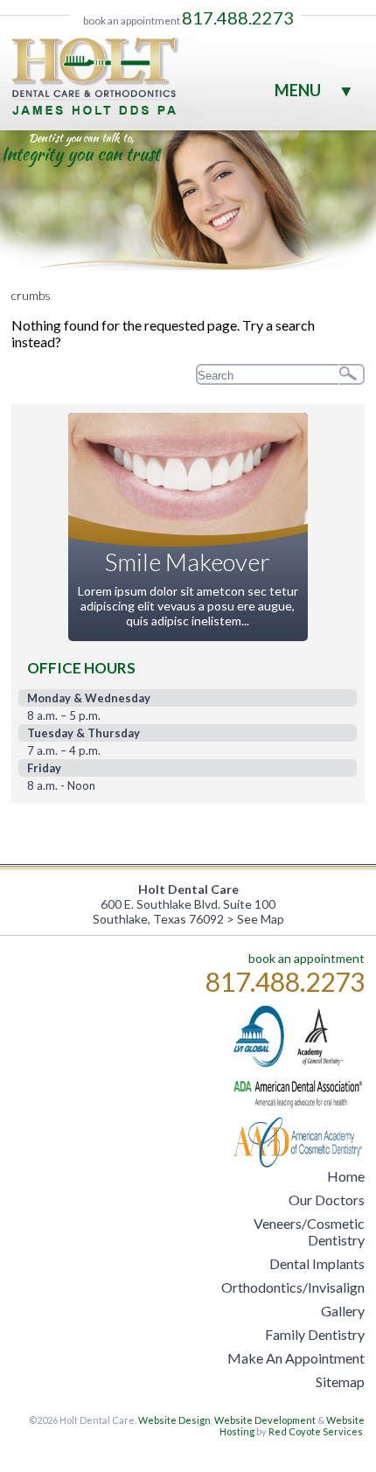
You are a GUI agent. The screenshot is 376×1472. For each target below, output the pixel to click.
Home (346, 1176)
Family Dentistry (315, 1334)
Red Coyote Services (315, 1431)
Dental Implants (317, 1263)
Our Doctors (327, 1199)
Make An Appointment (296, 1358)
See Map (260, 918)
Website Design (174, 1420)
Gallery (343, 1310)
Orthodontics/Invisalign (293, 1287)
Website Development (265, 1420)
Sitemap (340, 1381)
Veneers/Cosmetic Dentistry (309, 1231)
